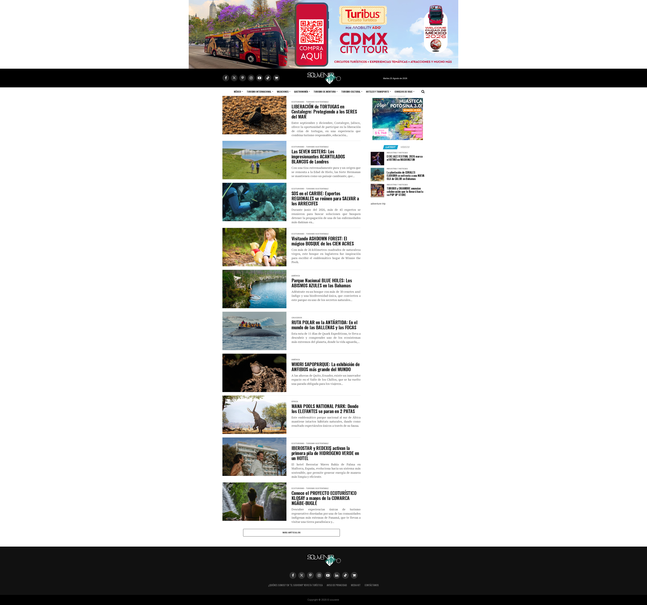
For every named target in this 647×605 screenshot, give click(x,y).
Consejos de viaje (403, 91)
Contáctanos (372, 585)
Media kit (356, 585)
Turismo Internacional (259, 91)
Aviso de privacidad (337, 585)
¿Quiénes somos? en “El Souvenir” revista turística (295, 585)
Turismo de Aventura (325, 91)
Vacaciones (282, 91)
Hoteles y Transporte (377, 91)
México (237, 91)
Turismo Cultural (350, 91)
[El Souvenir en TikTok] (345, 575)
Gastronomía (301, 91)
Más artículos (291, 532)
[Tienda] (354, 575)
